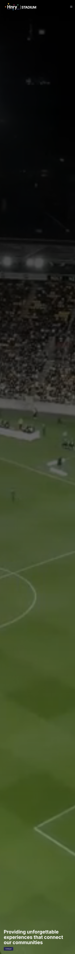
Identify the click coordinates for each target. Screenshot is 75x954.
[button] (71, 7)
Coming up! (8, 948)
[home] (20, 6)
